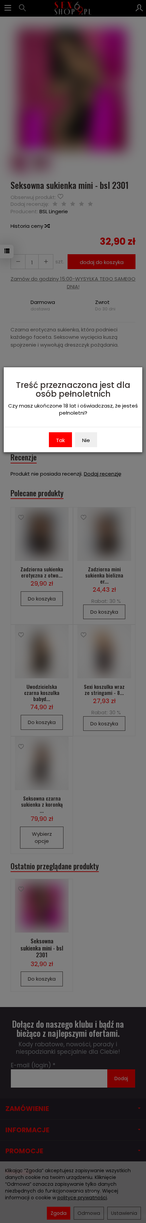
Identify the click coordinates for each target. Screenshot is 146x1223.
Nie (86, 440)
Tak (60, 440)
